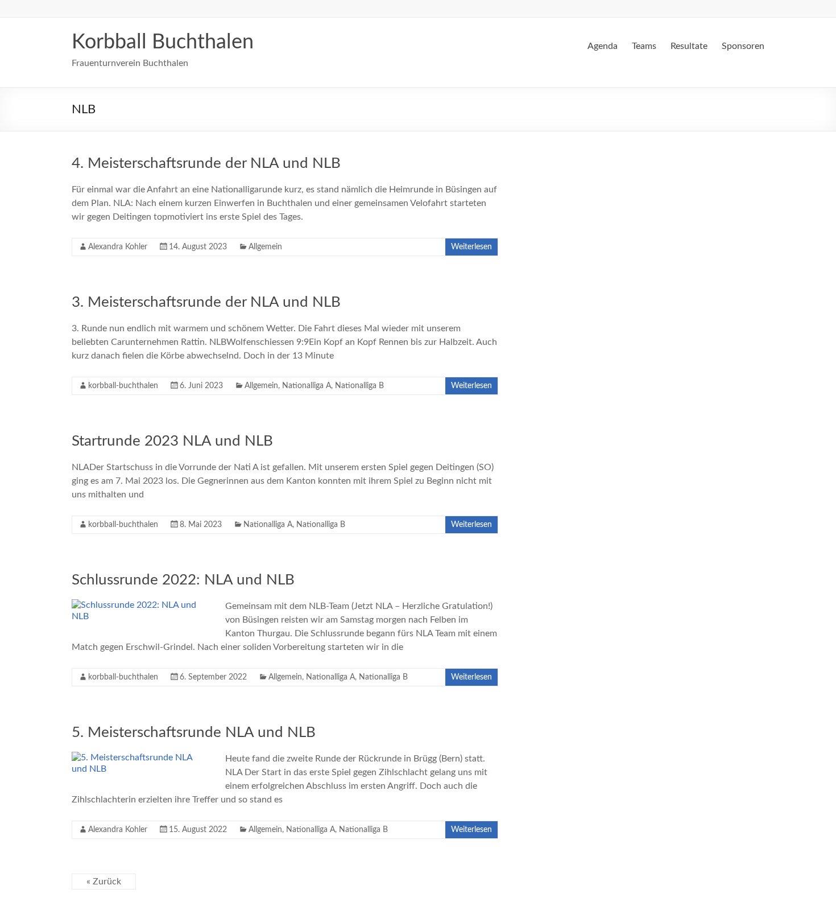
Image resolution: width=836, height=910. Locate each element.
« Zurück (103, 881)
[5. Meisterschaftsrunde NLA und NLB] (140, 757)
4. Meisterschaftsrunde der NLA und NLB (206, 163)
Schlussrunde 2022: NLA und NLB (183, 580)
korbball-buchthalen (123, 386)
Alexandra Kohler (117, 247)
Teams (644, 46)
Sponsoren (743, 46)
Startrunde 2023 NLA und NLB (172, 441)
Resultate (689, 46)
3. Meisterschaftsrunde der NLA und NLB (206, 302)
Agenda (602, 46)
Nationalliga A (306, 386)
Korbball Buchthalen (163, 42)
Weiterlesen (471, 247)
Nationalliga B (359, 386)
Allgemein (265, 247)
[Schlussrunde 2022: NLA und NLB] (140, 605)
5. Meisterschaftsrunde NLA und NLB (194, 732)
